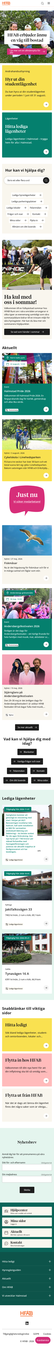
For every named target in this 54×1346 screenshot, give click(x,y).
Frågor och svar (15, 214)
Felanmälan (35, 207)
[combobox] (27, 180)
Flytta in (34, 220)
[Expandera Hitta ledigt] (50, 1261)
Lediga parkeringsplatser (24, 201)
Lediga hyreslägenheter (24, 195)
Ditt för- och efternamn (13, 1162)
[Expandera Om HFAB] (50, 1287)
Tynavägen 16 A (17, 974)
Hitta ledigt (8, 1261)
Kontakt (36, 214)
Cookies (47, 1333)
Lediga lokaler (13, 207)
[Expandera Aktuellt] (50, 1278)
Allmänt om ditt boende (24, 226)
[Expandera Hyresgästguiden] (50, 1270)
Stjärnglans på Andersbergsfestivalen (18, 694)
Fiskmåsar (10, 563)
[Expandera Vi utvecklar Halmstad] (50, 1295)
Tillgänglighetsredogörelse (16, 1333)
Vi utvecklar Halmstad (14, 1295)
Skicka (27, 1189)
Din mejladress (9, 1174)
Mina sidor (15, 220)
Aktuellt (6, 1278)
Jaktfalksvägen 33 (18, 909)
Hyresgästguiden (11, 1270)
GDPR (36, 1333)
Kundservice (43, 1340)
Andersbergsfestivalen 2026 (21, 626)
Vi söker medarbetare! (27, 501)
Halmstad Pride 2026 (17, 391)
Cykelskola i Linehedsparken (22, 457)
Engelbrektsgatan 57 (20, 845)
